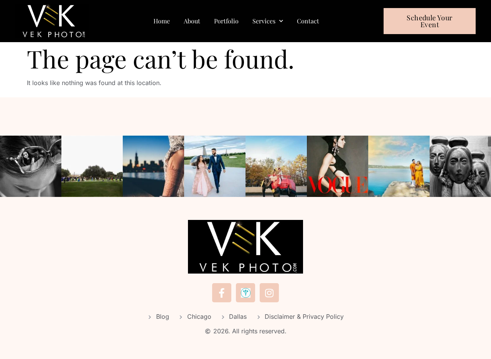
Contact (308, 21)
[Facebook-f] (221, 292)
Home (161, 21)
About (192, 21)
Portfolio (226, 21)
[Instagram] (269, 292)
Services (263, 21)
